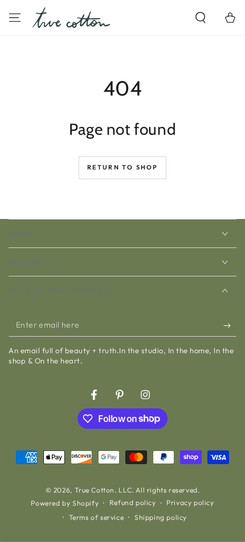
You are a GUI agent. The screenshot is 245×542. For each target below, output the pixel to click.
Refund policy (132, 502)
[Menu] (15, 17)
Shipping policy (160, 517)
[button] (200, 17)
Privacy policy (190, 502)
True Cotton (95, 490)
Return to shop (122, 167)
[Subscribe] (229, 325)
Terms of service (96, 517)
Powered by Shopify (65, 503)
